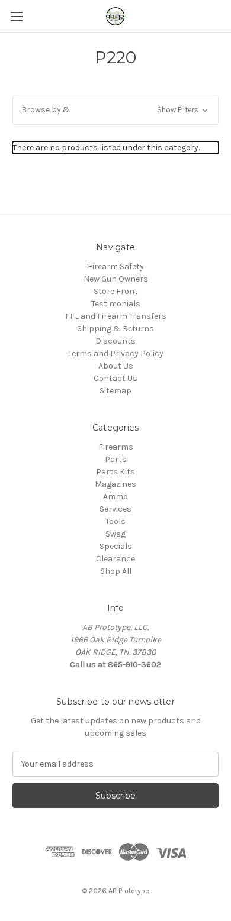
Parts (116, 459)
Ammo (115, 497)
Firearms (115, 447)
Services (115, 509)
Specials (116, 546)
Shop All (115, 571)
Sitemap (115, 391)
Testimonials (115, 304)
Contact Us (115, 378)
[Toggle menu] (16, 16)
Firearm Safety (116, 266)
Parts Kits (115, 472)
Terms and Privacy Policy (115, 353)
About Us (115, 366)
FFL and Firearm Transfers (115, 316)
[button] (115, 110)
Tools (115, 521)
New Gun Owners (116, 279)
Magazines (115, 484)
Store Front (116, 291)
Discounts (115, 341)
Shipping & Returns (115, 329)
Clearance (115, 559)
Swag (115, 534)
